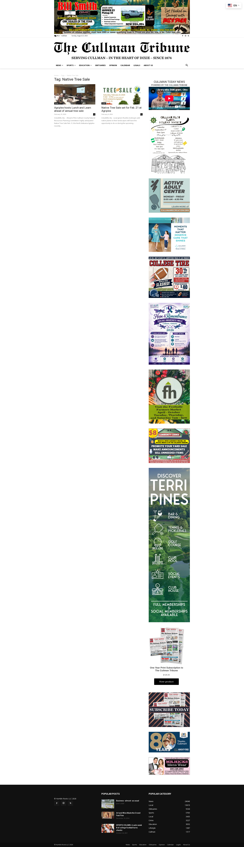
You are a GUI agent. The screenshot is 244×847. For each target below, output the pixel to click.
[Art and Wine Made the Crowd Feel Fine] (107, 815)
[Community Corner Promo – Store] (169, 445)
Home (56, 75)
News (128, 845)
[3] (169, 234)
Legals (178, 845)
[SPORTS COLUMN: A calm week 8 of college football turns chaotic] (107, 828)
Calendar (170, 845)
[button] (187, 65)
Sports (134, 845)
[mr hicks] (169, 766)
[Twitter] (188, 35)
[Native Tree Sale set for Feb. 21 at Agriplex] (122, 94)
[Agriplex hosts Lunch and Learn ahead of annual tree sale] (74, 94)
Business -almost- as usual (127, 801)
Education (142, 845)
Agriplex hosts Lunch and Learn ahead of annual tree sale (72, 109)
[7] (122, 17)
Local (56, 103)
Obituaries (152, 845)
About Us (186, 845)
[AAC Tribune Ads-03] (169, 195)
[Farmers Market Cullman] (169, 396)
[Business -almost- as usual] (107, 803)
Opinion (162, 845)
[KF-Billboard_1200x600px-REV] (169, 742)
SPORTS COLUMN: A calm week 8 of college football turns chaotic (129, 827)
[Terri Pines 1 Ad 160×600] (169, 545)
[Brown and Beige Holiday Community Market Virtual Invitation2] (169, 144)
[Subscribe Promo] (169, 709)
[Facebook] (182, 35)
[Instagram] (185, 35)
